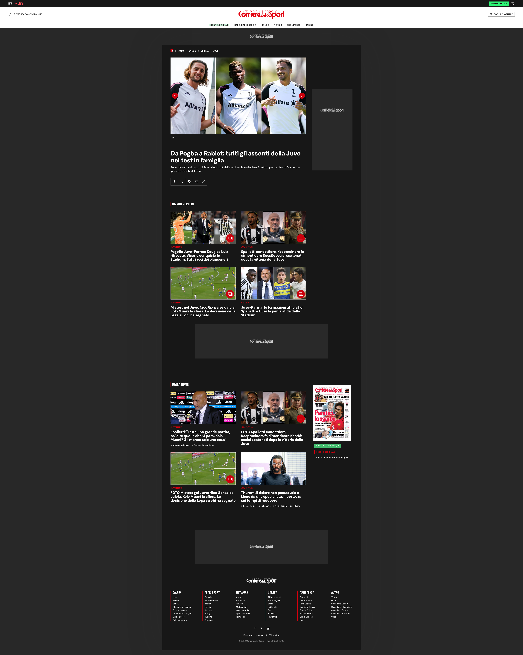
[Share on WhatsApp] (189, 181)
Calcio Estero (179, 616)
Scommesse (293, 25)
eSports (208, 616)
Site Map (272, 613)
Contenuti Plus (219, 25)
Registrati (272, 616)
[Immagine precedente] (175, 96)
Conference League (182, 613)
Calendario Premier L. (341, 613)
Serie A (205, 51)
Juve (215, 51)
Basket (208, 603)
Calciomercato (180, 620)
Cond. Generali (306, 616)
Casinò (309, 25)
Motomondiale (211, 600)
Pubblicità (272, 607)
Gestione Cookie (307, 607)
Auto (238, 597)
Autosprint (241, 600)
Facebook (248, 635)
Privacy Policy (306, 613)
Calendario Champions (341, 607)
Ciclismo (209, 620)
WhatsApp (274, 635)
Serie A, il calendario (204, 445)
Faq (301, 620)
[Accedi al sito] (513, 3)
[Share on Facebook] (174, 181)
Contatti (304, 597)
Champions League (182, 607)
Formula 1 (209, 597)
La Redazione (306, 600)
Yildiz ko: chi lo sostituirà (287, 506)
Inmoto (239, 603)
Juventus (176, 247)
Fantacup (240, 616)
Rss (269, 610)
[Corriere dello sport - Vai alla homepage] (261, 14)
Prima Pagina (274, 600)
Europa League (180, 610)
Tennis (278, 25)
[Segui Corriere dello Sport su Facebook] (255, 628)
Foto (181, 51)
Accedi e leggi (338, 457)
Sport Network (243, 613)
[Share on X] (181, 181)
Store (270, 603)
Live (20, 3)
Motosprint (241, 607)
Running (208, 610)
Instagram (259, 635)
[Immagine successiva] (302, 96)
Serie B (176, 603)
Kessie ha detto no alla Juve (257, 506)
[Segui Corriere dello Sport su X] (261, 628)
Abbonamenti (274, 597)
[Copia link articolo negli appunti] (203, 181)
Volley (207, 613)
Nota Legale (305, 603)
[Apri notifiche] (9, 14)
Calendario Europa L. (340, 610)
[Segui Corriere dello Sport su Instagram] (268, 628)
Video (334, 597)
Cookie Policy (306, 610)
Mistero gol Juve (181, 445)
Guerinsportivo (243, 610)
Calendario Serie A (245, 25)
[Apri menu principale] (10, 3)
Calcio (265, 25)
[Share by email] (196, 181)
